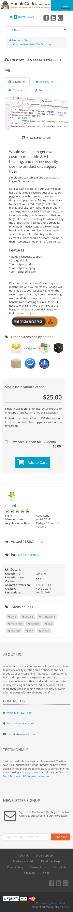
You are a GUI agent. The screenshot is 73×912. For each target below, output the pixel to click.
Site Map (29, 873)
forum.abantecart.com (20, 723)
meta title (16, 624)
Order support (44, 855)
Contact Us (59, 867)
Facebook (46, 18)
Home (16, 40)
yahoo (45, 631)
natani (10, 505)
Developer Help (50, 861)
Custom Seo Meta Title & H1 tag (32, 44)
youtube (61, 18)
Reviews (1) (45, 81)
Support (43, 90)
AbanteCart (58, 903)
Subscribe (60, 837)
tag (30, 631)
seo (49, 624)
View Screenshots (38, 137)
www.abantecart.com (19, 712)
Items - (24, 17)
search (34, 624)
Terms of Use (38, 867)
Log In (45, 873)
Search (28, 40)
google (28, 616)
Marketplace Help (23, 861)
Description (18, 81)
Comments (18, 90)
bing (13, 616)
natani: (48, 337)
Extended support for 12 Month (36, 442)
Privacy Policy (15, 867)
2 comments (32, 554)
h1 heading (48, 616)
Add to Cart (37, 462)
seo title (15, 631)
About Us (23, 855)
